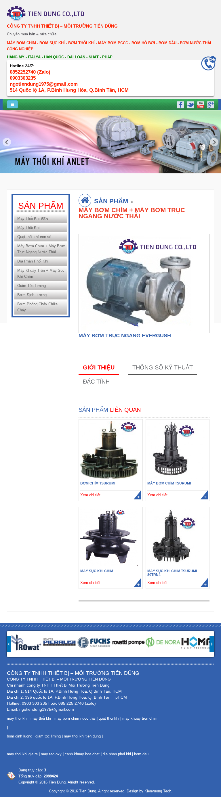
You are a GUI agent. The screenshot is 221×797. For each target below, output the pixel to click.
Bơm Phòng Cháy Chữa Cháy (37, 307)
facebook (180, 104)
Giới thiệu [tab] (99, 367)
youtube (200, 104)
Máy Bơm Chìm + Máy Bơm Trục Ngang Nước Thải (41, 249)
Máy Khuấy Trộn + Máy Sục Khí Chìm (40, 273)
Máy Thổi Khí (28, 227)
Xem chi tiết (90, 495)
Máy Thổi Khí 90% (32, 218)
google (209, 104)
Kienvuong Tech (157, 791)
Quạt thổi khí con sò (34, 237)
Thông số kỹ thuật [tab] (162, 367)
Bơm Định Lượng (32, 295)
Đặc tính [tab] (96, 381)
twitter (190, 104)
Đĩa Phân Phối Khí (32, 261)
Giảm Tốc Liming (31, 285)
